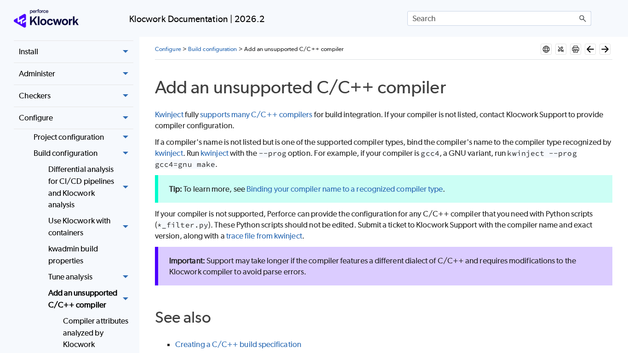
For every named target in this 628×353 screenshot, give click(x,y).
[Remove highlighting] (560, 49)
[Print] (575, 49)
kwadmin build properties (73, 254)
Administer (37, 73)
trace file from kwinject (264, 235)
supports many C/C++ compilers (256, 114)
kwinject (169, 153)
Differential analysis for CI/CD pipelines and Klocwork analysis (81, 187)
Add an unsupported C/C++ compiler (82, 298)
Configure (36, 117)
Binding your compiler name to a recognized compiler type (344, 189)
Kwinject (169, 114)
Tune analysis (70, 276)
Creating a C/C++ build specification (238, 344)
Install (29, 51)
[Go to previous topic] (590, 49)
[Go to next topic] (605, 49)
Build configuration (66, 153)
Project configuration (69, 137)
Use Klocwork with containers (79, 226)
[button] (583, 18)
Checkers (35, 95)
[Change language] (546, 49)
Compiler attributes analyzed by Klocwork (96, 332)
